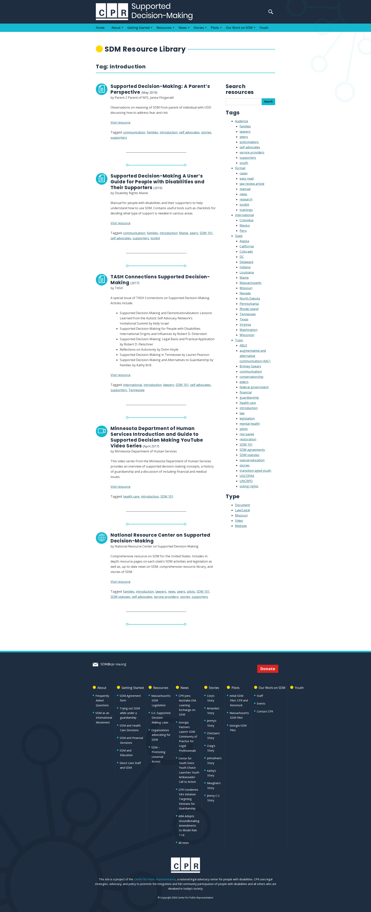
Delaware (246, 262)
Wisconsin (247, 335)
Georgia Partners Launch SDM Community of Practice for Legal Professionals (188, 736)
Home (100, 27)
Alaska (244, 241)
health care (131, 496)
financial (246, 392)
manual (245, 189)
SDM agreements (252, 450)
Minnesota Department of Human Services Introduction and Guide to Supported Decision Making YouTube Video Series (157, 437)
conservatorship (251, 377)
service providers (166, 597)
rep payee (247, 434)
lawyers (168, 385)
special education (252, 460)
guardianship (249, 397)
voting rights (249, 486)
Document (242, 505)
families (152, 132)
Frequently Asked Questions (102, 700)
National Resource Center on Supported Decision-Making (160, 538)
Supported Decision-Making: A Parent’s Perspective (160, 89)
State (239, 236)
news (171, 591)
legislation (247, 418)
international (132, 385)
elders (244, 382)
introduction (169, 132)
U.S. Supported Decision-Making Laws (160, 717)
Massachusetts (250, 283)
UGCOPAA (247, 476)
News (183, 27)
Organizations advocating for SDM (160, 734)
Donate (267, 668)
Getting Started (138, 27)
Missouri (246, 288)
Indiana (245, 267)
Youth (264, 27)
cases (244, 173)
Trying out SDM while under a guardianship (130, 713)
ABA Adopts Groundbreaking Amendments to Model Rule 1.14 (189, 825)
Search (268, 101)
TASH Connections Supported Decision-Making (160, 280)
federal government (254, 387)
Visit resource (120, 122)
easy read (247, 178)
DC (242, 257)
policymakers (249, 142)
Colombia (246, 220)
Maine (183, 233)
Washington (248, 330)
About (115, 27)
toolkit (155, 238)
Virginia (245, 324)
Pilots (215, 27)
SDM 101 (206, 233)
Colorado (246, 251)
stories (206, 132)
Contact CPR (265, 711)
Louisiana (247, 272)
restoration (248, 439)
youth (244, 163)
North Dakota (250, 298)
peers (194, 233)
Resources (164, 27)
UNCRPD (246, 481)
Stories (199, 27)
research (246, 199)
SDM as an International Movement (103, 717)
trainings (246, 210)
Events (261, 703)
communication (134, 132)
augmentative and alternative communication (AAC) (255, 355)
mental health (250, 424)
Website (241, 526)
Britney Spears (250, 366)
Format (240, 168)
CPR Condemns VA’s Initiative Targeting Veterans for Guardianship (188, 799)
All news (184, 843)
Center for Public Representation (155, 879)
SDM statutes (120, 597)
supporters (119, 137)
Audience (241, 121)
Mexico (245, 225)
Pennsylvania (249, 304)
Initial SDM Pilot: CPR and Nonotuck (239, 700)
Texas (244, 319)
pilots (191, 591)
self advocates (189, 132)
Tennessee (136, 390)
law (242, 413)
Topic (239, 340)
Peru (243, 231)
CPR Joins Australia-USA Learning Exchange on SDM (187, 705)
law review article (252, 184)
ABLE (243, 345)
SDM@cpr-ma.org (113, 664)
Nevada (245, 293)
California (247, 246)
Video (239, 520)
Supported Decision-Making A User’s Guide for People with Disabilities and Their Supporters (157, 182)
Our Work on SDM (239, 27)
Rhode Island (249, 309)
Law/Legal (242, 510)
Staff (260, 696)
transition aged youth (255, 470)
